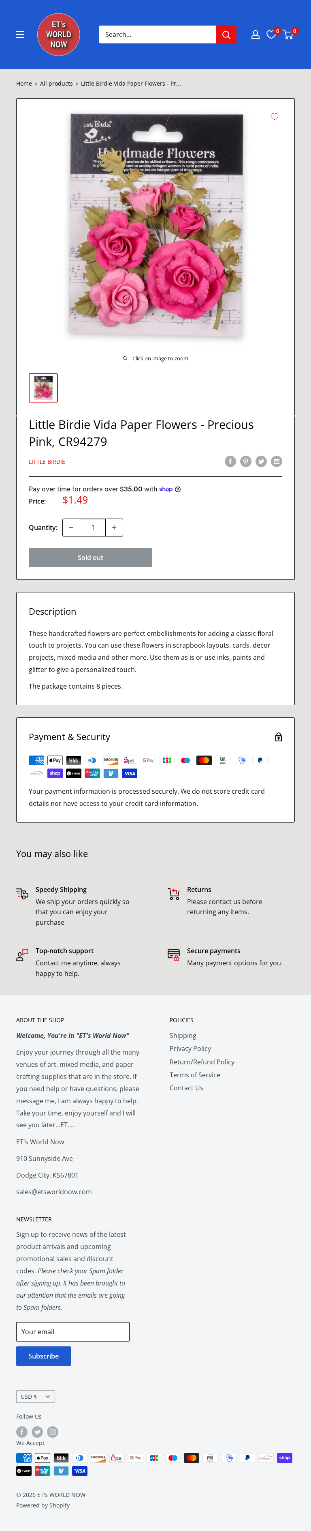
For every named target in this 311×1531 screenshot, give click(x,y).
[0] (288, 34)
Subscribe (43, 1356)
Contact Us (186, 1087)
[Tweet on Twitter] (261, 461)
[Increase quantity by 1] (114, 527)
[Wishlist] (271, 34)
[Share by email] (276, 461)
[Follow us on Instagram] (52, 1432)
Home (24, 83)
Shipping (183, 1035)
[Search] (226, 34)
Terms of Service (195, 1074)
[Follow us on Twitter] (37, 1432)
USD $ (29, 1396)
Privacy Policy (190, 1048)
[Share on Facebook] (230, 461)
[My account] (255, 34)
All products (56, 83)
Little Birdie (47, 461)
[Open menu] (20, 34)
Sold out (90, 557)
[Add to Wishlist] (274, 116)
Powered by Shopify (43, 1505)
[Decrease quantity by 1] (71, 527)
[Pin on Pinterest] (245, 461)
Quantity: (43, 527)
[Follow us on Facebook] (22, 1432)
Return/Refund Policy (202, 1061)
